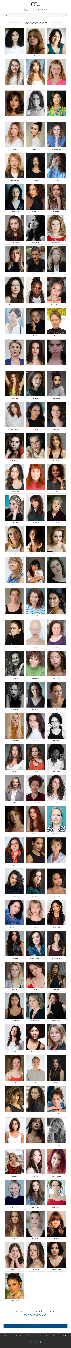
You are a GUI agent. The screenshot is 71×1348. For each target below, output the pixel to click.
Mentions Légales (58, 1335)
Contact (65, 1335)
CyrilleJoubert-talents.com (46, 1335)
